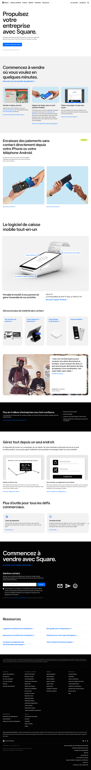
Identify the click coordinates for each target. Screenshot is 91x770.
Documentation (6, 718)
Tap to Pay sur (9, 206)
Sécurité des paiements (9, 686)
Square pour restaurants (31, 681)
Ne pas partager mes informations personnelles (76, 745)
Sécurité (86, 752)
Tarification (71, 676)
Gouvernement (84, 755)
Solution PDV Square (30, 674)
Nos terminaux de (10, 320)
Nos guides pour (58, 629)
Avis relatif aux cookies (82, 757)
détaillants (35, 113)
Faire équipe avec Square (31, 716)
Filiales (26, 726)
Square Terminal (51, 681)
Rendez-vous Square (30, 686)
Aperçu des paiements (8, 674)
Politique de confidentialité (20, 597)
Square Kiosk (50, 686)
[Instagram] (87, 740)
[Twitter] (83, 740)
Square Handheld (51, 674)
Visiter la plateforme (56, 491)
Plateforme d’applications (31, 703)
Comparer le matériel (52, 688)
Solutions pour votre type (61, 635)
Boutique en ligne (29, 676)
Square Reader (53, 320)
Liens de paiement (29, 679)
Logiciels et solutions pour (17, 629)
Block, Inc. (85, 762)
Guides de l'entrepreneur (74, 686)
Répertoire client (29, 695)
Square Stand (50, 683)
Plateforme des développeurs (10, 716)
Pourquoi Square (72, 674)
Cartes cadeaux (28, 705)
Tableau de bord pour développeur (11, 721)
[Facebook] (85, 740)
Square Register (51, 679)
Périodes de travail (29, 693)
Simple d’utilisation (31, 255)
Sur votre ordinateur (8, 679)
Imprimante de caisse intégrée (72, 253)
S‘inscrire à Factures (68, 116)
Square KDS (27, 683)
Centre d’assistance (73, 679)
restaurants (49, 112)
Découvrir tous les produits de (18, 81)
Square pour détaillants (31, 688)
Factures (5, 683)
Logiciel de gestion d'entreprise (33, 710)
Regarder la (56, 373)
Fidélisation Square (29, 700)
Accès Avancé (28, 691)
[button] (38, 255)
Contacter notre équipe (17, 565)
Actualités (27, 721)
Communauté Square (73, 683)
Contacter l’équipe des (11, 491)
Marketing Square (29, 698)
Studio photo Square (30, 708)
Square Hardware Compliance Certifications (77, 760)
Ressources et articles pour (18, 635)
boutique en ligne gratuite (10, 110)
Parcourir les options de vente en (13, 114)
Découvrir (56, 300)
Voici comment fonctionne (59, 642)
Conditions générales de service (80, 748)
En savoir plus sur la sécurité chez (14, 420)
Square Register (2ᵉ (33, 320)
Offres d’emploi (29, 723)
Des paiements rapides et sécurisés (24, 276)
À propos (27, 718)
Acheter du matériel (52, 691)
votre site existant (8, 111)
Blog (69, 693)
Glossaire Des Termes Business (76, 688)
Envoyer (41, 584)
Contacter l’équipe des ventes (12, 44)
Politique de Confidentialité (81, 750)
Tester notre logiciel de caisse (44, 123)
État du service (72, 691)
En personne (6, 676)
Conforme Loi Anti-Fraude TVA (80, 764)
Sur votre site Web (7, 681)
